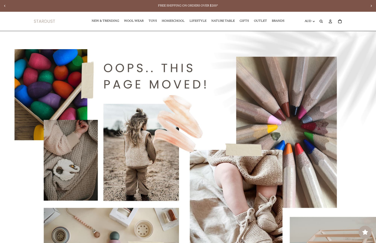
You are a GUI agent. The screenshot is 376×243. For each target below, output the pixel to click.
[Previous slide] (5, 6)
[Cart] (340, 21)
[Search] (321, 21)
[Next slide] (371, 6)
